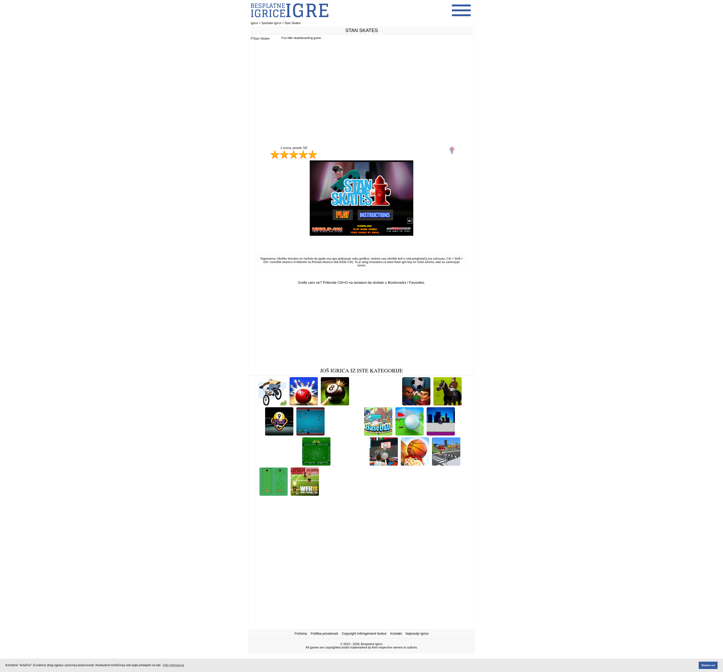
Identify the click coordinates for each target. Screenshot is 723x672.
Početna (300, 633)
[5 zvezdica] (312, 154)
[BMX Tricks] (272, 404)
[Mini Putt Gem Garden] (442, 494)
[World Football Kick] (305, 494)
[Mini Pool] (411, 494)
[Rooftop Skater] (441, 434)
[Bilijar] (316, 464)
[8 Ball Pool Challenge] (335, 404)
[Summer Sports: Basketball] (384, 464)
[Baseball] (378, 434)
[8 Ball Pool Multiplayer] (310, 434)
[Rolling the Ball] (273, 494)
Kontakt (396, 633)
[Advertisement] (361, 97)
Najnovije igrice (417, 633)
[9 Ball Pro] (279, 434)
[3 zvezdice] (293, 154)
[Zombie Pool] (360, 500)
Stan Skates (361, 30)
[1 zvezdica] (275, 154)
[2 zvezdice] (284, 154)
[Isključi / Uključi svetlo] (452, 150)
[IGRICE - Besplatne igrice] (289, 19)
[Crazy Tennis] (362, 494)
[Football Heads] (416, 404)
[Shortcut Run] (387, 494)
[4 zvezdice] (303, 154)
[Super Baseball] (335, 494)
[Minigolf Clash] (409, 434)
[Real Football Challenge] (279, 464)
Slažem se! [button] (708, 665)
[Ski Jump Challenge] (350, 464)
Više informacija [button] (173, 665)
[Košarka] (353, 434)
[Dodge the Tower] (446, 464)
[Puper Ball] (361, 404)
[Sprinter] (335, 434)
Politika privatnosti (324, 633)
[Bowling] (304, 404)
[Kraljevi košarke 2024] (415, 464)
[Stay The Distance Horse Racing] (447, 404)
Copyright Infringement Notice (364, 633)
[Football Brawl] (386, 404)
